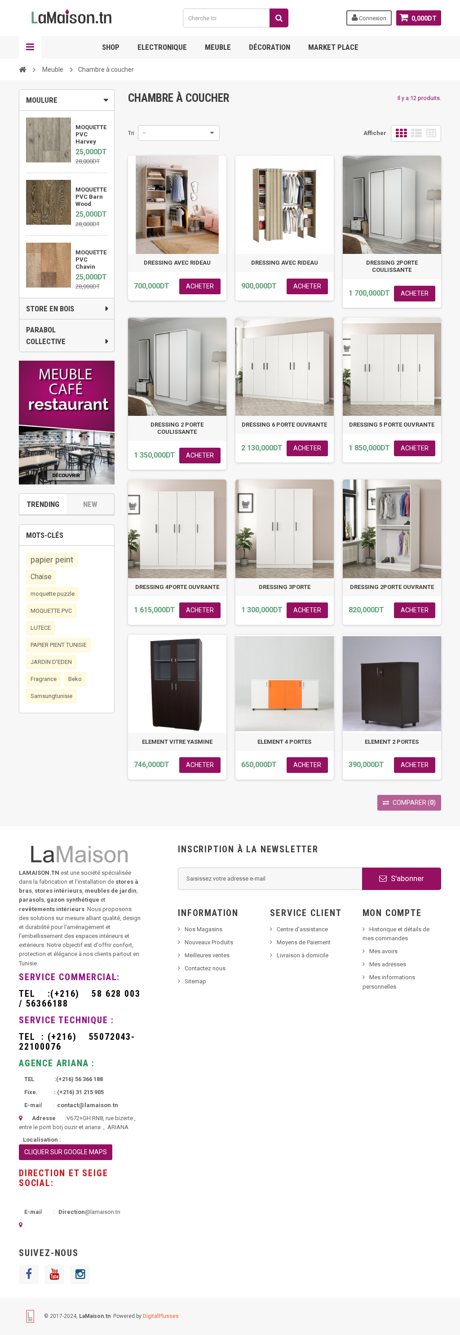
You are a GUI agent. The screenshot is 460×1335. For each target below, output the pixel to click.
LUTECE (41, 627)
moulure (42, 100)
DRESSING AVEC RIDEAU (177, 262)
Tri (131, 133)
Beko (75, 679)
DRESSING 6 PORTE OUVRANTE (284, 424)
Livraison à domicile (302, 955)
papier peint (52, 559)
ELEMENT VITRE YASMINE (177, 741)
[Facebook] (29, 1274)
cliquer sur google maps (65, 1152)
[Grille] (401, 133)
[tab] (67, 100)
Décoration (269, 47)
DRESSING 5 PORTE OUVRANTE (391, 424)
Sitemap (195, 981)
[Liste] (416, 133)
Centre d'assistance (302, 929)
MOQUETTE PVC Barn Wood (90, 196)
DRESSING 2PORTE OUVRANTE (392, 587)
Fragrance (44, 679)
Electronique (162, 47)
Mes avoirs (383, 951)
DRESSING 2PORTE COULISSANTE (392, 266)
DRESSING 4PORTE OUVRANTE (177, 587)
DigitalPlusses (161, 1316)
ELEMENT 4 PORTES (284, 741)
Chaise (41, 577)
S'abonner (406, 878)
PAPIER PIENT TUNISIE (59, 644)
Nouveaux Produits (209, 942)
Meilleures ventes (207, 955)
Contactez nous (205, 968)
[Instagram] (80, 1274)
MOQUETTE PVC (51, 610)
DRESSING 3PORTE (284, 587)
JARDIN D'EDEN (51, 662)
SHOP (110, 47)
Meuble (218, 47)
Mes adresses (387, 964)
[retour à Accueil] (22, 69)
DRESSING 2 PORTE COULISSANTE (176, 428)
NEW (90, 504)
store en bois (50, 308)
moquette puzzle (53, 593)
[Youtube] (54, 1274)
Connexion (372, 18)
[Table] (431, 133)
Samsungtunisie (51, 696)
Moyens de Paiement (304, 942)
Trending (43, 504)
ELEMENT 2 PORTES (392, 741)
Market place (333, 47)
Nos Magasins (203, 929)
